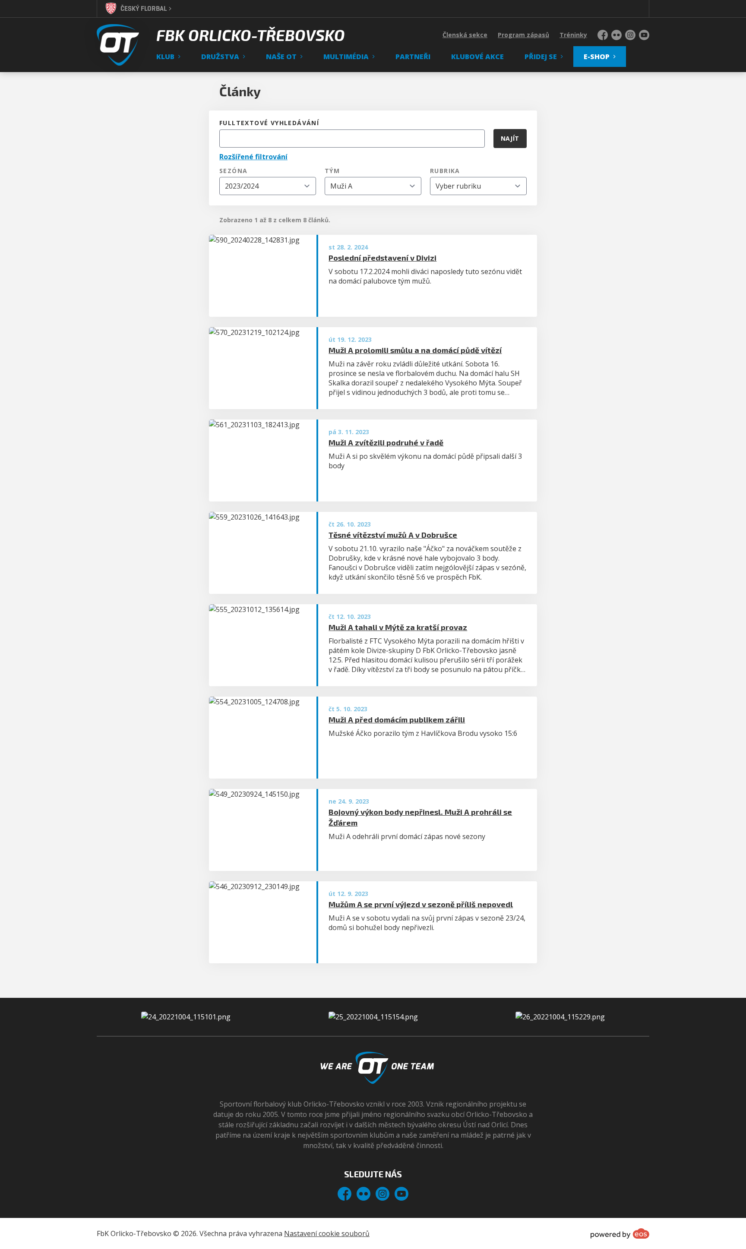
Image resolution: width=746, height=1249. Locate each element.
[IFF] (560, 1017)
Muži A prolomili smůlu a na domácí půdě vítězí (415, 350)
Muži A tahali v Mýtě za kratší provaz (398, 627)
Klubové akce (477, 56)
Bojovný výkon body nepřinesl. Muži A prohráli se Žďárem (420, 817)
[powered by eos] (620, 1233)
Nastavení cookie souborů (327, 1233)
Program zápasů (523, 35)
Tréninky (573, 35)
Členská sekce (465, 35)
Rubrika (445, 171)
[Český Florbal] (373, 1017)
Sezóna (233, 171)
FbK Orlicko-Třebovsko (250, 35)
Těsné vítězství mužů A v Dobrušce (393, 534)
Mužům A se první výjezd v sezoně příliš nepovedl (421, 904)
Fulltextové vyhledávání (269, 123)
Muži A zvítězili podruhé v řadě (386, 442)
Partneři (412, 56)
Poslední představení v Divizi (382, 257)
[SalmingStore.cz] (186, 1017)
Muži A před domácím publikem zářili (397, 719)
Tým (332, 171)
